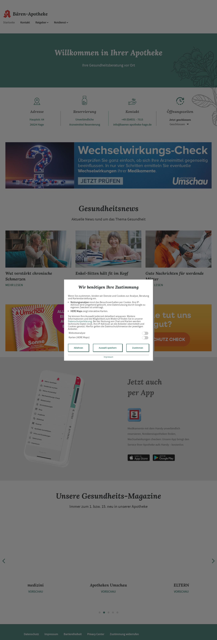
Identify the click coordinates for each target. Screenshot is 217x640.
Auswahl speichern (108, 347)
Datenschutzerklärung (80, 321)
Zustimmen (137, 347)
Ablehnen (78, 347)
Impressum (108, 357)
